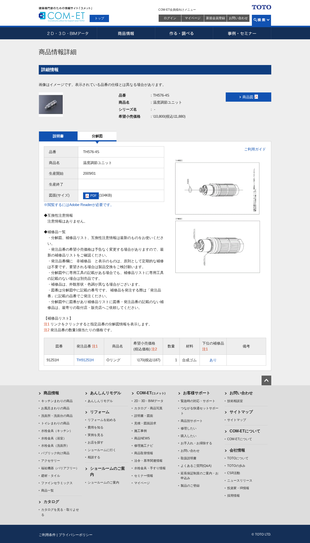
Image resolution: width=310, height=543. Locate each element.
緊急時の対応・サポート (198, 401)
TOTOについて (237, 458)
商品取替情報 (143, 453)
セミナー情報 (143, 475)
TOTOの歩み (236, 466)
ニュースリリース (239, 480)
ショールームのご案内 (103, 482)
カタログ (51, 502)
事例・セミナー (242, 33)
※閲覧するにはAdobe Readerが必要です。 (79, 205)
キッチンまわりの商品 (57, 401)
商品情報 (126, 33)
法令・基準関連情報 (148, 460)
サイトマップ (241, 412)
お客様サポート (196, 393)
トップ (99, 18)
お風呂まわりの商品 (55, 408)
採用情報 (233, 495)
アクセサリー (50, 460)
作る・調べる (184, 33)
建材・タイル (50, 475)
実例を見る (95, 435)
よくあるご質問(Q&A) (196, 466)
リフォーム (99, 412)
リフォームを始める (102, 420)
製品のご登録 (190, 485)
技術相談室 (235, 401)
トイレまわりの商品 (55, 423)
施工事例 (140, 431)
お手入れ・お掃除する (196, 443)
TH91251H (85, 360)
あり (213, 360)
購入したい (188, 436)
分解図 (97, 136)
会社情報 (237, 450)
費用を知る (95, 427)
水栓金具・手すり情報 (150, 468)
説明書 (58, 136)
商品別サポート (192, 421)
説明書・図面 (143, 416)
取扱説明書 (188, 458)
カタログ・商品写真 (148, 408)
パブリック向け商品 (55, 453)
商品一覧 (47, 490)
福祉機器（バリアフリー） (60, 468)
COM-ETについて (245, 431)
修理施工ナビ (143, 445)
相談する (94, 457)
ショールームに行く (102, 450)
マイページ (193, 18)
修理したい (188, 428)
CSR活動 (233, 473)
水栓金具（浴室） (53, 438)
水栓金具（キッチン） (57, 431)
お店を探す (95, 442)
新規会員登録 (215, 18)
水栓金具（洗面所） (55, 445)
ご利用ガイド (255, 149)
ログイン (170, 18)
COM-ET (151, 393)
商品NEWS (142, 438)
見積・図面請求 (145, 423)
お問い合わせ (238, 18)
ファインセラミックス (57, 483)
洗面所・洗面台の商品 (57, 416)
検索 (261, 20)
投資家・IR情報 (238, 488)
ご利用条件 (47, 535)
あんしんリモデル (105, 393)
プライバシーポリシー (76, 535)
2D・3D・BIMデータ (68, 33)
